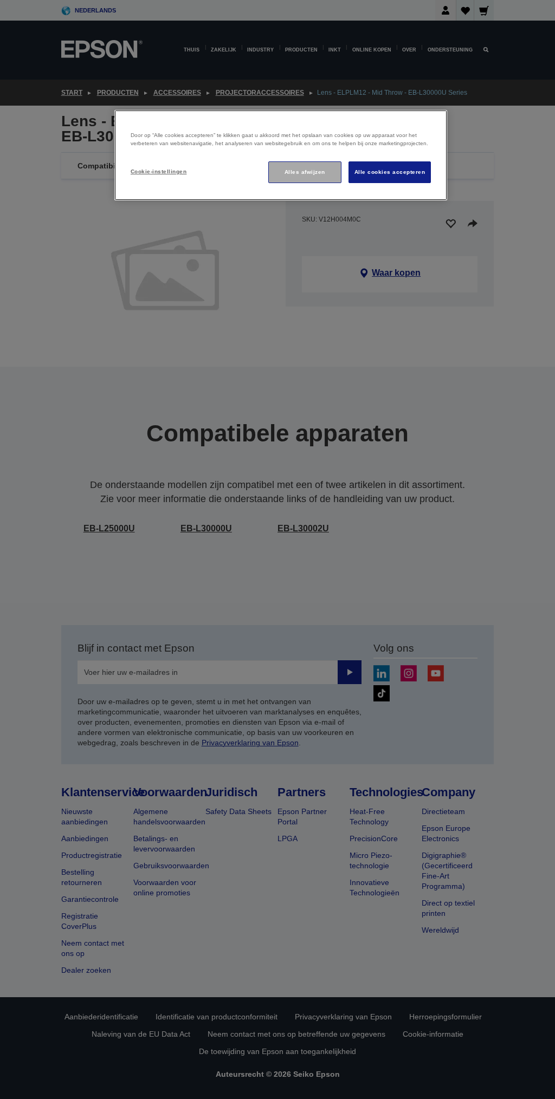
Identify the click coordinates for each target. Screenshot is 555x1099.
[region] (280, 155)
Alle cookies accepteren (389, 172)
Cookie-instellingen (158, 171)
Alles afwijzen (305, 172)
